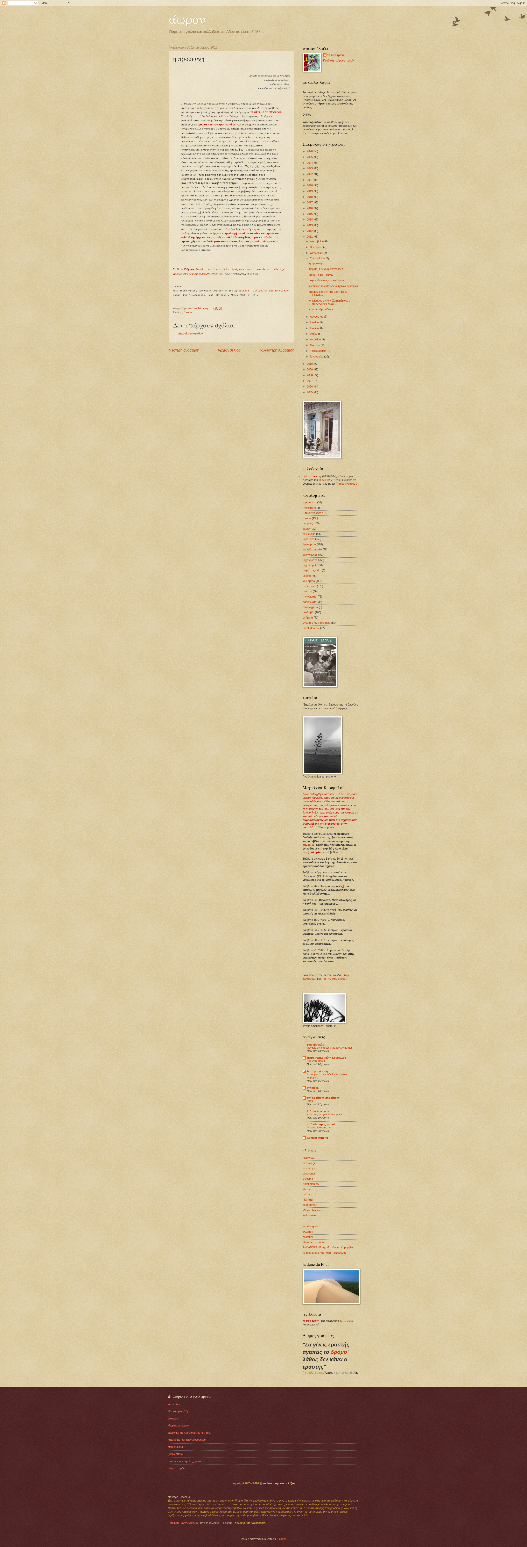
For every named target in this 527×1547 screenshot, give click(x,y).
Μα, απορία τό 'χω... (180, 1411)
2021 (310, 179)
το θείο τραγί (335, 55)
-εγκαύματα (309, 502)
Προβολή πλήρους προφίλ (338, 60)
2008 (310, 375)
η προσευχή (316, 263)
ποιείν (306, 1194)
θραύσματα (309, 544)
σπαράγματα (310, 607)
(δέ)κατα (308, 1199)
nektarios (308, 1236)
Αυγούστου (317, 316)
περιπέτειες (309, 586)
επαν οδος (174, 1404)
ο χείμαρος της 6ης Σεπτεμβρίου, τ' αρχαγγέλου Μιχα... (329, 302)
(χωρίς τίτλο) (175, 1453)
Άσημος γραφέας (313, 512)
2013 (310, 225)
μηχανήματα (310, 560)
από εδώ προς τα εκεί (321, 1124)
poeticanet (309, 1173)
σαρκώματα (310, 601)
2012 (310, 231)
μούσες (307, 575)
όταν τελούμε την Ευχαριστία (185, 1461)
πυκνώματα (310, 596)
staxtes (307, 1189)
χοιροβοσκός (315, 1044)
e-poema (308, 1178)
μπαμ (310, 1101)
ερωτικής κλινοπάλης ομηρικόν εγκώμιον (333, 286)
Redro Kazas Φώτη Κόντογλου (326, 1057)
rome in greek (311, 1226)
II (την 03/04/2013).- (336, 978)
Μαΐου (314, 333)
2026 (310, 151)
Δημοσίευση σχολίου (190, 333)
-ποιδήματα (309, 507)
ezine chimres (312, 1210)
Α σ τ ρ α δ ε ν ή (317, 1071)
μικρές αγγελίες (312, 570)
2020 (310, 185)
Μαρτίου (315, 345)
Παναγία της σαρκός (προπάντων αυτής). (329, 1047)
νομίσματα (309, 581)
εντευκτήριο (309, 1168)
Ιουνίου (314, 328)
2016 (310, 208)
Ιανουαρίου (317, 356)
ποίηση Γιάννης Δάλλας (184, 1522)
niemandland (175, 1446)
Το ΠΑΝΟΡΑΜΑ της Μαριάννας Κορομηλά (328, 1247)
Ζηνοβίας (309, 844)
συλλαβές (308, 612)
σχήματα (308, 617)
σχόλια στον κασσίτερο (316, 622)
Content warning (317, 1137)
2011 (310, 236)
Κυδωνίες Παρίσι (316, 1061)
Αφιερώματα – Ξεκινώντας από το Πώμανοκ (261, 290)
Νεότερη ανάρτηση (184, 350)
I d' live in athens (318, 1111)
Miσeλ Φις (325, 480)
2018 (310, 196)
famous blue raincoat (318, 1127)
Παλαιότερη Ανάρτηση (276, 350)
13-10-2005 (346, 1320)
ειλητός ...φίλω (176, 1468)
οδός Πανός (310, 1204)
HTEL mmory (312, 476)
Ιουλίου (314, 322)
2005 (310, 392)
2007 (310, 380)
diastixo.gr (309, 1163)
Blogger (281, 1538)
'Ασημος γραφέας (346, 483)
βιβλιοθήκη (309, 533)
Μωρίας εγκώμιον (178, 1425)
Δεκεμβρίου (317, 241)
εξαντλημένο (314, 852)
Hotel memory (311, 1183)
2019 (310, 191)
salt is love (309, 1215)
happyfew (308, 1157)
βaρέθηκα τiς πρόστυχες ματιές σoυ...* (190, 1432)
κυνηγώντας (310, 554)
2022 (310, 174)
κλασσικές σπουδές (314, 1242)
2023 (310, 168)
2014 (310, 219)
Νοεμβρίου (316, 247)
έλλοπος (308, 1231)
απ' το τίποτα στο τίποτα (323, 1097)
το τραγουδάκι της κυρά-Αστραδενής (324, 1252)
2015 (310, 214)
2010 (310, 363)
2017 (310, 202)
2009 (310, 369)
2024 (310, 162)
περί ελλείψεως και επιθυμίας (326, 280)
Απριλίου (316, 339)
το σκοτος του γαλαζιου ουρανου (325, 1114)
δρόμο (339, 1352)
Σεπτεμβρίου (318, 258)
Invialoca (312, 1087)
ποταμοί (307, 591)
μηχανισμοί (309, 565)
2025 (310, 157)
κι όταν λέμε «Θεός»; (321, 309)
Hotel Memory (311, 628)
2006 (310, 386)
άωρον (187, 19)
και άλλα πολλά (312, 549)
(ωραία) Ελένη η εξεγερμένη (326, 268)
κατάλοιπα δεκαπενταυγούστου (187, 1439)
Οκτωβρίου (317, 252)
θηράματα (308, 539)
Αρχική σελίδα (229, 350)
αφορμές (308, 523)
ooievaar (173, 1418)
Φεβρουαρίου (318, 350)
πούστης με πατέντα (321, 274)
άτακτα (188, 312)
